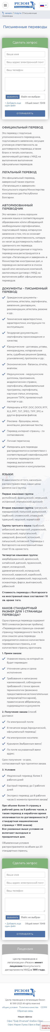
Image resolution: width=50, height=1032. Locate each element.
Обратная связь (25, 1011)
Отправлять (25, 113)
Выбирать (12, 97)
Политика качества (28, 1007)
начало (8, 13)
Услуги (17, 13)
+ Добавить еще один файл (13, 104)
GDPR (44, 1007)
